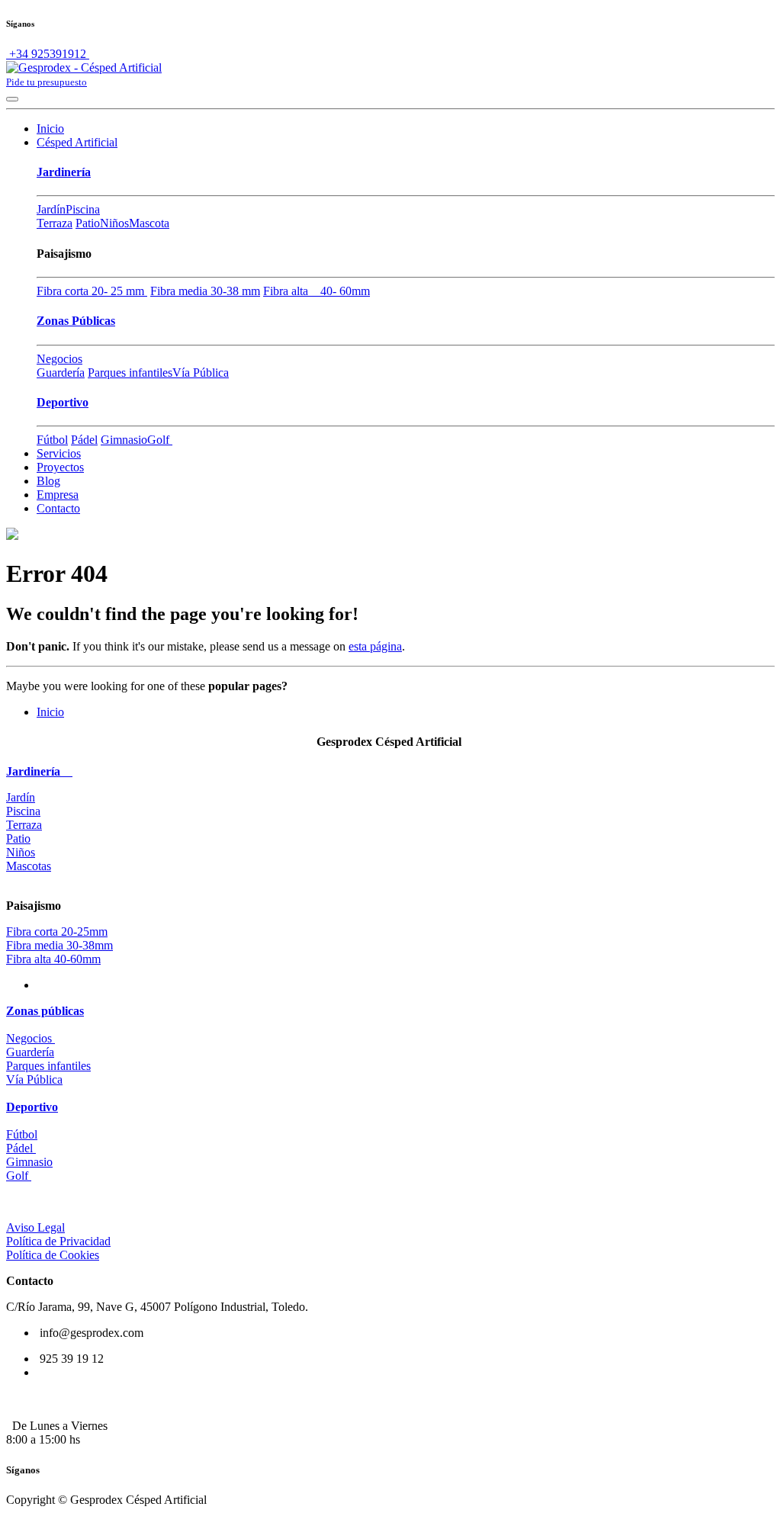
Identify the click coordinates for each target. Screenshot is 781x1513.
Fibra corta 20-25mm (57, 931)
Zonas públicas (45, 1010)
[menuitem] (50, 128)
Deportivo (62, 402)
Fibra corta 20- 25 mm (92, 290)
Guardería (61, 372)
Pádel (84, 439)
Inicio (50, 711)
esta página (375, 646)
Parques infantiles (130, 372)
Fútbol (52, 439)
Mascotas (28, 865)
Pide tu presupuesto (46, 82)
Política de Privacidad (58, 1241)
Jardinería (64, 171)
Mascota (149, 223)
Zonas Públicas (76, 320)
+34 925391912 (47, 53)
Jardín (51, 209)
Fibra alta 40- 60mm (316, 290)
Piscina (83, 209)
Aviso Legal (35, 1227)
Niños (114, 223)
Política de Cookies (52, 1254)
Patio (88, 223)
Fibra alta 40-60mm (53, 958)
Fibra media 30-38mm (59, 945)
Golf (159, 439)
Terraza (54, 223)
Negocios (59, 358)
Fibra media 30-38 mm (205, 290)
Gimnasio (124, 439)
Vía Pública (200, 372)
